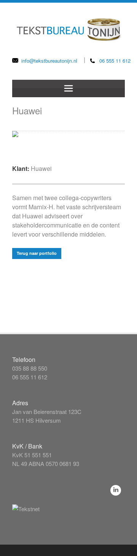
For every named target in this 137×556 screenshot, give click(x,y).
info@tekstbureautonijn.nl (49, 60)
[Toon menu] (68, 88)
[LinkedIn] (115, 490)
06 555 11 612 (115, 60)
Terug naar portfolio (37, 253)
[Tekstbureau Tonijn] (68, 22)
